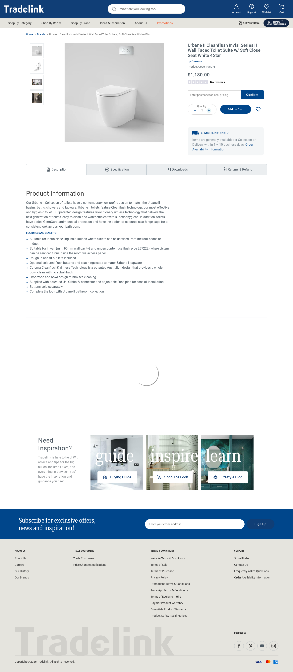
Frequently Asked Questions (251, 571)
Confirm (252, 95)
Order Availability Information (252, 577)
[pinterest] (250, 646)
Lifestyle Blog (231, 477)
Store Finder (241, 558)
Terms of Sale (159, 564)
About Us (20, 558)
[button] (37, 50)
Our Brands (22, 577)
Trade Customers (83, 558)
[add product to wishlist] (258, 109)
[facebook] (239, 646)
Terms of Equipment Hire (166, 596)
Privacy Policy (159, 577)
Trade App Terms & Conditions (169, 590)
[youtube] (262, 646)
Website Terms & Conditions (168, 558)
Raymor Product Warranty (167, 603)
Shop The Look (176, 477)
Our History (22, 571)
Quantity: (202, 106)
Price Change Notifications (89, 564)
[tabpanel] (116, 462)
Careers (19, 564)
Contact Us (241, 564)
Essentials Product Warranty (168, 609)
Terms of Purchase (162, 571)
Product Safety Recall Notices (169, 615)
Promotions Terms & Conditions (170, 583)
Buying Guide (120, 477)
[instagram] (273, 646)
